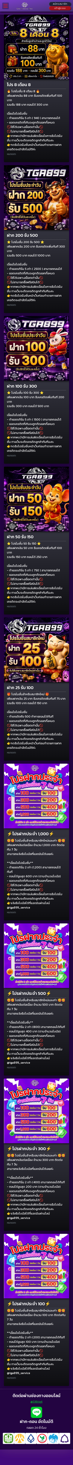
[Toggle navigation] (5, 6)
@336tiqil (36, 1401)
